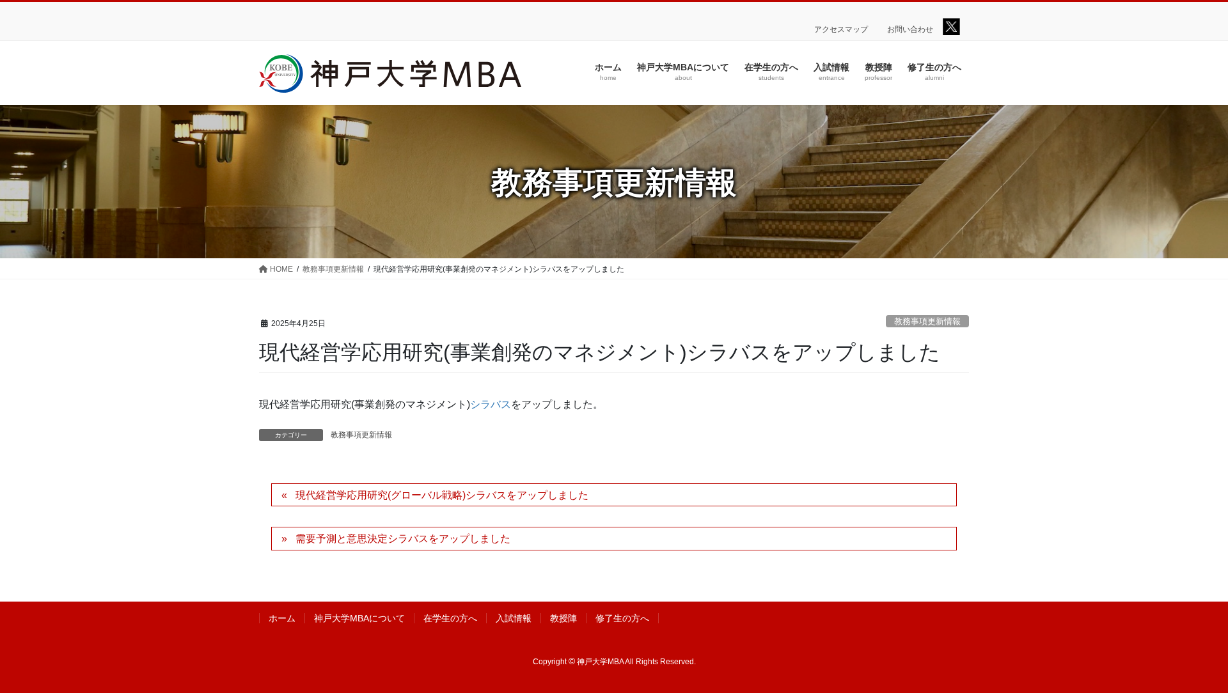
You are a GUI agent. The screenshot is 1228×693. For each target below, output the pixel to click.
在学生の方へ (450, 618)
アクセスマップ (841, 29)
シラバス (490, 404)
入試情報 (513, 618)
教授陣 (563, 618)
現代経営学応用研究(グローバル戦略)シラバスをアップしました (441, 495)
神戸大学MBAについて (359, 618)
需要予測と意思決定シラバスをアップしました (402, 538)
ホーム (282, 618)
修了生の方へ (622, 618)
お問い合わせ (910, 29)
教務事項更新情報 (927, 321)
